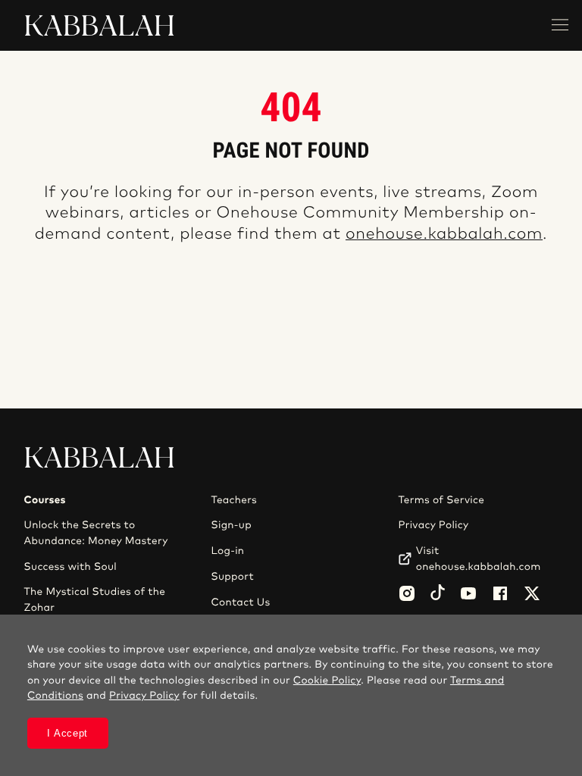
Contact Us (240, 602)
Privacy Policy (433, 525)
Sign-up (231, 525)
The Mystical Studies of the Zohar (95, 599)
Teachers (234, 500)
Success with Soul (70, 567)
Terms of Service (441, 500)
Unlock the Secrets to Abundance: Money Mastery (96, 533)
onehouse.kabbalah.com (444, 234)
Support (232, 576)
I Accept (67, 733)
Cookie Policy (327, 680)
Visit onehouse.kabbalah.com (478, 558)
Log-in (227, 551)
